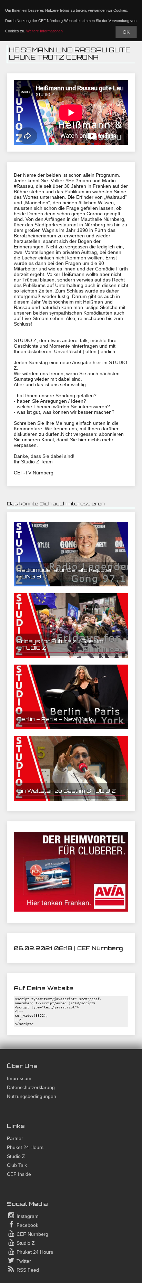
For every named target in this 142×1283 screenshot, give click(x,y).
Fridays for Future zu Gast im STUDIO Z (60, 644)
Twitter (23, 1261)
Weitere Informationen (44, 31)
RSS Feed (27, 1270)
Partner (15, 1138)
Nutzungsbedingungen (31, 1096)
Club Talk (17, 1165)
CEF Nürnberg (31, 1234)
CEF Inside (19, 1174)
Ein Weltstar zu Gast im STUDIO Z (66, 791)
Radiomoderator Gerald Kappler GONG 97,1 (65, 573)
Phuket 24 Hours (25, 1147)
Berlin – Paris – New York (54, 719)
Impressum (19, 1078)
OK (126, 32)
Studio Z (16, 1156)
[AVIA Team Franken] (71, 910)
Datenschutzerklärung (31, 1087)
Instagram (27, 1216)
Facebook (26, 1225)
